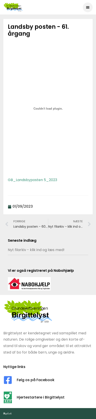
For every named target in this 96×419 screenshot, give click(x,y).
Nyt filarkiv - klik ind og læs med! (36, 249)
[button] (88, 7)
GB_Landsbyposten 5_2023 (32, 179)
